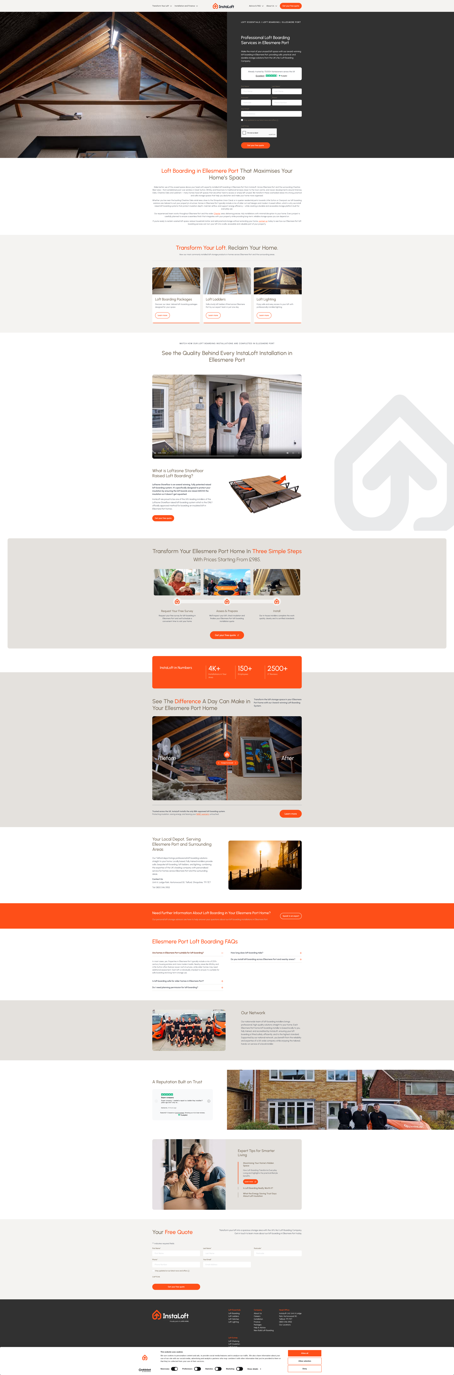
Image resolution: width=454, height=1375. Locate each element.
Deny (305, 1369)
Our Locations (285, 1325)
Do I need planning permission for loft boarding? (175, 987)
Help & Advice (260, 1327)
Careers (257, 1316)
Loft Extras (232, 1347)
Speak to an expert (291, 916)
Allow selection (304, 1361)
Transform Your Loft (160, 6)
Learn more (162, 315)
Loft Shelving (233, 1341)
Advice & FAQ (255, 6)
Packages (258, 1325)
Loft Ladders (233, 1316)
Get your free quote (290, 6)
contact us (263, 221)
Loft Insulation (234, 1344)
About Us (270, 6)
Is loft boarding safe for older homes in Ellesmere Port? (178, 981)
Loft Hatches (233, 1319)
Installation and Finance (185, 6)
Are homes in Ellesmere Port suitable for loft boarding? (178, 952)
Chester (217, 213)
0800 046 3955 (285, 1322)
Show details (252, 1369)
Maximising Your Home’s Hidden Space (258, 1164)
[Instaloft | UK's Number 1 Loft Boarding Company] (223, 6)
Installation (258, 1319)
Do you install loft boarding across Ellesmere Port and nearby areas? (263, 959)
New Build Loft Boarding (264, 1330)
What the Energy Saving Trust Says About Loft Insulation (260, 1194)
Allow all (304, 1353)
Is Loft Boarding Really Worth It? (258, 1188)
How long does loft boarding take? (247, 952)
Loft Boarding (234, 1313)
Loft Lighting (233, 1322)
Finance (257, 1322)
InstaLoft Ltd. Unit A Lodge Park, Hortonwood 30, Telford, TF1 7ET (290, 1316)
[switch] (197, 1369)
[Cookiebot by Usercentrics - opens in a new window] (145, 1370)
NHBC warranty (202, 814)
